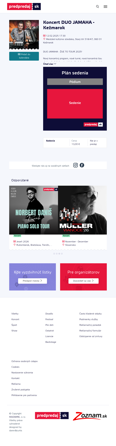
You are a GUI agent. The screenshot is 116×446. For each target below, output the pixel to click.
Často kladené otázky (90, 314)
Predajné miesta (31, 281)
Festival (49, 319)
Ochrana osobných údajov (24, 361)
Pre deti (49, 325)
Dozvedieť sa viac (82, 281)
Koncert (15, 319)
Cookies (15, 367)
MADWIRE (14, 417)
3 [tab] (59, 254)
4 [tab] (62, 254)
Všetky (14, 314)
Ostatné (49, 331)
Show (14, 331)
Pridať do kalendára (24, 56)
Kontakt (15, 378)
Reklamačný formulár (90, 331)
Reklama (16, 384)
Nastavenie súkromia (22, 373)
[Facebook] (82, 166)
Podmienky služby (88, 319)
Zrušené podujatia (20, 390)
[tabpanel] (33, 218)
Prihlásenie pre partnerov (24, 395)
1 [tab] (54, 254)
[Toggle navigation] (105, 6)
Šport (14, 325)
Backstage (50, 342)
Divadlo (49, 314)
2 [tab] (57, 254)
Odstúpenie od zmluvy (90, 336)
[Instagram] (75, 166)
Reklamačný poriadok (90, 325)
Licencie (49, 336)
